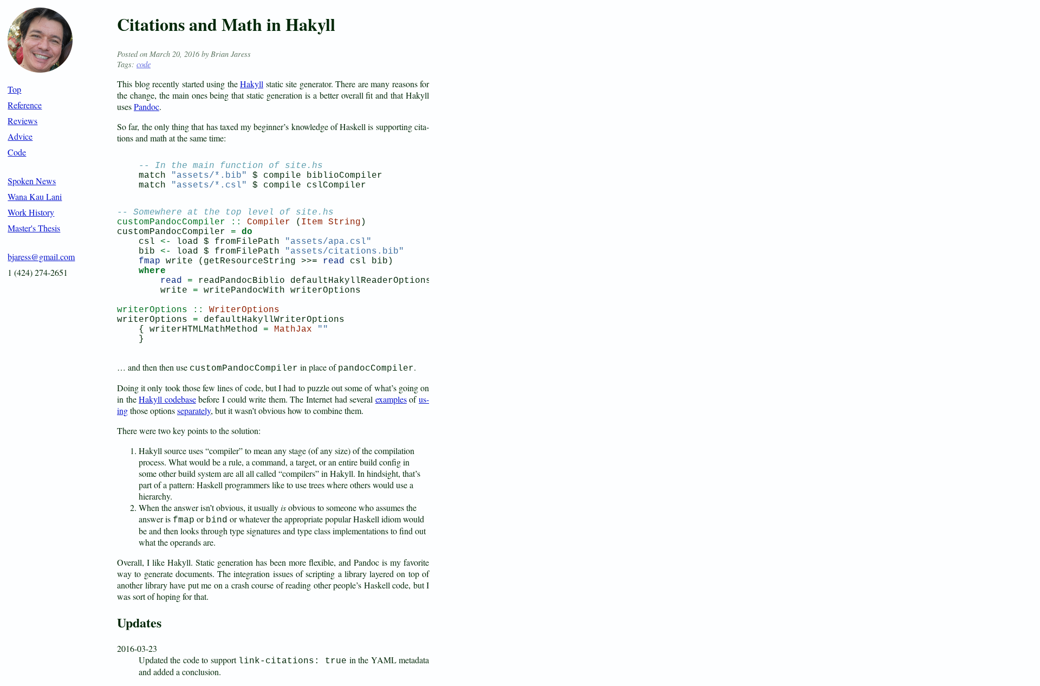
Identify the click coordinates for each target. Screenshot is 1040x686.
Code (17, 152)
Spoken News (32, 180)
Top (14, 89)
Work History (31, 212)
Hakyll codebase (167, 399)
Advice (20, 136)
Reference (25, 105)
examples (391, 399)
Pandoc (146, 106)
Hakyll (251, 83)
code (143, 64)
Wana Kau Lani (35, 196)
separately (194, 410)
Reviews (22, 120)
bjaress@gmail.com (41, 256)
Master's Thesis (34, 228)
